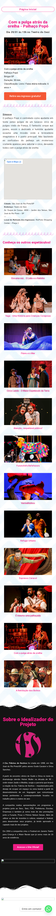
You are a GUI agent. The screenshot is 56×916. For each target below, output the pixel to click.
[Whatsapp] (48, 909)
